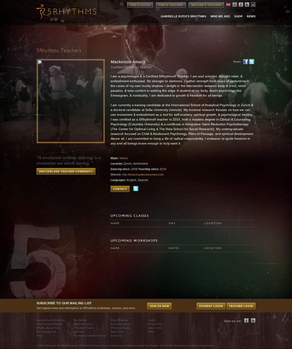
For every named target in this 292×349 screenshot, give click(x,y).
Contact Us (117, 335)
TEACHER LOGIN (241, 306)
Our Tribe (78, 332)
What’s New (117, 332)
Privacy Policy (155, 324)
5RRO (151, 332)
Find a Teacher (171, 5)
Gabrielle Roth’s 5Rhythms (50, 320)
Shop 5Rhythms (119, 320)
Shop (238, 16)
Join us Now (159, 306)
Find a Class (140, 5)
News (251, 16)
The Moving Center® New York (89, 335)
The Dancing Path (46, 332)
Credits (151, 320)
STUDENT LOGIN (211, 306)
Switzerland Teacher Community (66, 171)
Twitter (251, 61)
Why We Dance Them (48, 328)
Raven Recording (120, 324)
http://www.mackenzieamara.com (143, 174)
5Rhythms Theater (120, 328)
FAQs (39, 335)
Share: (237, 61)
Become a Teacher (206, 5)
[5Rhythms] (61, 11)
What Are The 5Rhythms (49, 324)
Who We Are (220, 16)
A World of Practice (83, 328)
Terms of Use (155, 328)
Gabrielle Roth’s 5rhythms (183, 16)
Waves (124, 158)
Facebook (245, 61)
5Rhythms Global (82, 324)
